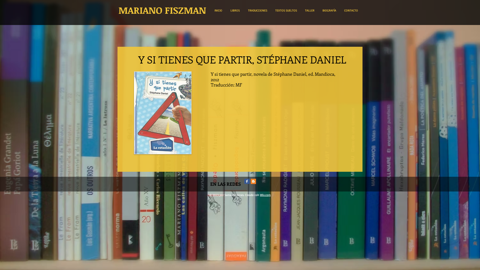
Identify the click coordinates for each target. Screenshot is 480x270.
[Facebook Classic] (247, 181)
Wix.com (265, 195)
